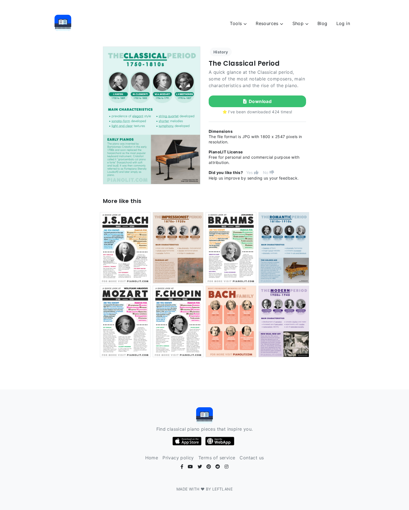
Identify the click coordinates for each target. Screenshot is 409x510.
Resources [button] (268, 23)
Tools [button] (236, 23)
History (220, 52)
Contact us (252, 457)
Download (260, 101)
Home (151, 457)
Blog (322, 23)
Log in (343, 23)
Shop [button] (298, 23)
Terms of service (216, 457)
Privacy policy (178, 457)
